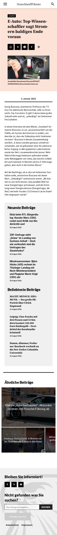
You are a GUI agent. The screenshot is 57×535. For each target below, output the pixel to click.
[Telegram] (25, 47)
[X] (18, 47)
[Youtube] (21, 484)
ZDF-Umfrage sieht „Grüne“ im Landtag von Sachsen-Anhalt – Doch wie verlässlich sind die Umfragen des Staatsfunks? (23, 242)
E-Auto (12, 16)
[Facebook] (32, 47)
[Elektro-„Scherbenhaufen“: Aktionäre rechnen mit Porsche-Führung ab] (28, 407)
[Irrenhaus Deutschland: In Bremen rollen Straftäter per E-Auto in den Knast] (23, 440)
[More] (39, 47)
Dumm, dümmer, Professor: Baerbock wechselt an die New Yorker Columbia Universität (24, 348)
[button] (5, 4)
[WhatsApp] (11, 47)
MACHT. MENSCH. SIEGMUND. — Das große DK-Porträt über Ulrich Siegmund (23, 301)
